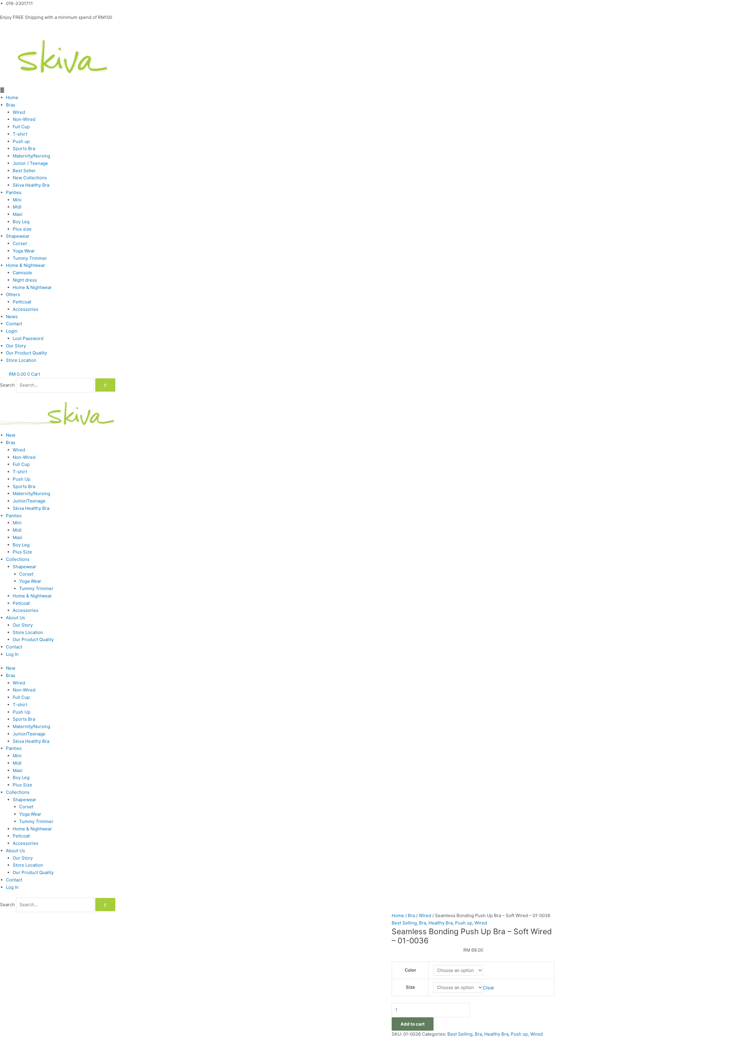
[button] (377, 90)
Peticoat (21, 603)
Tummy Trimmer (30, 258)
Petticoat (22, 302)
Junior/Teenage (29, 501)
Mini (17, 200)
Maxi (17, 214)
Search (7, 385)
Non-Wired (24, 119)
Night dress (25, 280)
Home (12, 97)
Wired (19, 112)
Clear (488, 987)
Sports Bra (24, 148)
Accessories (25, 309)
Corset (20, 243)
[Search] (105, 385)
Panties (14, 192)
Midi (17, 207)
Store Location (21, 360)
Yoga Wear (24, 251)
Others (13, 294)
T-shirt (20, 134)
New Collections (30, 177)
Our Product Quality (26, 353)
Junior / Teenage (30, 163)
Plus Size (22, 552)
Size (410, 987)
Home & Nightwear (25, 265)
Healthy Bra (441, 923)
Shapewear (17, 236)
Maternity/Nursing (31, 156)
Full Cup (21, 126)
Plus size (22, 229)
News (12, 316)
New (10, 435)
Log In (12, 654)
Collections (17, 559)
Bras (10, 105)
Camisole (22, 272)
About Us (15, 617)
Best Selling (404, 923)
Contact (14, 323)
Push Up (21, 479)
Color (410, 970)
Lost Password (28, 338)
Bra (411, 915)
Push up (21, 141)
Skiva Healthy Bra (31, 185)
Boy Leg (21, 221)
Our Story (16, 346)
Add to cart (413, 1024)
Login (11, 331)
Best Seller (24, 170)
